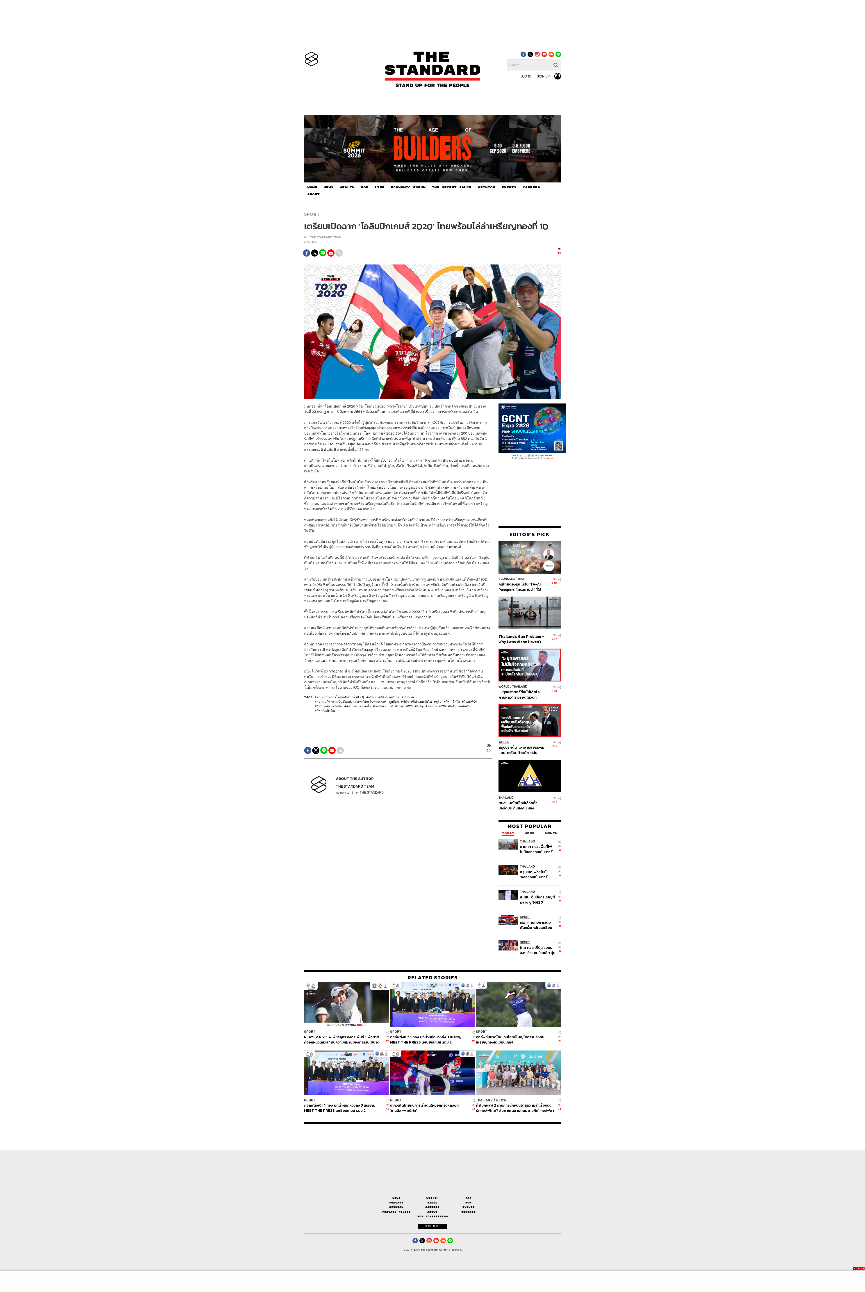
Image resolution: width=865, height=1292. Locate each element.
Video (432, 1202)
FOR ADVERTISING (432, 1216)
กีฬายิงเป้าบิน (325, 710)
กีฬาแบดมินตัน (460, 706)
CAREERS (531, 187)
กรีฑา (372, 697)
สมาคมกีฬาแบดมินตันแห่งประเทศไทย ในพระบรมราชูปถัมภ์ (357, 701)
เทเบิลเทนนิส (384, 706)
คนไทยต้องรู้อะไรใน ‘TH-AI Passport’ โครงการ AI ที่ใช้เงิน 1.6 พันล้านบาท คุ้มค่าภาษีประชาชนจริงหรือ (521, 587)
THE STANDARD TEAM (325, 237)
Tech (521, 579)
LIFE (380, 187)
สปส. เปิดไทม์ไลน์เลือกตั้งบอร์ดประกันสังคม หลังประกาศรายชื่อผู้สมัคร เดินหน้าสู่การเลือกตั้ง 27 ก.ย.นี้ (519, 805)
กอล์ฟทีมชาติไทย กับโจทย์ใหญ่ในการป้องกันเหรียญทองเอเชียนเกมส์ (510, 1040)
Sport (312, 214)
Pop (468, 1198)
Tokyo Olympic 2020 (431, 706)
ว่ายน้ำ (366, 706)
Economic (507, 579)
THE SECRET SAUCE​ (451, 187)
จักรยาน (351, 706)
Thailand (519, 686)
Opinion (396, 1207)
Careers (432, 1207)
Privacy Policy (396, 1212)
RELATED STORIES (432, 977)
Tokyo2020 (405, 706)
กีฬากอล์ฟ (323, 706)
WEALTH (347, 187)
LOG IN (526, 76)
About (432, 1212)
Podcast (396, 1202)
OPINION (486, 187)
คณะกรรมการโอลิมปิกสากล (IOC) (340, 697)
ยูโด (439, 701)
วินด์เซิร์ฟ (470, 701)
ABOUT (313, 194)
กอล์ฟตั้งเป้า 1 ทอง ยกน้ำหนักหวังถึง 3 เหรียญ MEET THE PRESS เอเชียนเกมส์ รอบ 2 (425, 1040)
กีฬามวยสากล (389, 697)
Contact (468, 1212)
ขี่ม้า (406, 701)
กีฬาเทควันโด (422, 701)
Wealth (432, 1198)
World (504, 686)
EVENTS (508, 187)
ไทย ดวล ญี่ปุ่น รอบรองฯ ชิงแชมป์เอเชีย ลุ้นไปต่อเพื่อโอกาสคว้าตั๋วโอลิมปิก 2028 (537, 950)
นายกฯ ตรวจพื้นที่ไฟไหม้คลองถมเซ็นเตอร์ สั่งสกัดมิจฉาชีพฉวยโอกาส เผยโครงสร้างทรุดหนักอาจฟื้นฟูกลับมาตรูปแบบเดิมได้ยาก (537, 849)
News (501, 1100)
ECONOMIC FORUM (408, 187)
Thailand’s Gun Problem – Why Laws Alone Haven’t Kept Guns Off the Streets (521, 639)
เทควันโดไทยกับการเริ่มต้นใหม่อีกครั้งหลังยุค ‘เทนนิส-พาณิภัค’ (424, 1108)
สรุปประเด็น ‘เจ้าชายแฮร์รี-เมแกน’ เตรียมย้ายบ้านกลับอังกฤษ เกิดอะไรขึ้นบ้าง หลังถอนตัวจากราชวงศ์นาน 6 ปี (521, 750)
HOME (312, 187)
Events (468, 1207)
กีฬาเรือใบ (453, 701)
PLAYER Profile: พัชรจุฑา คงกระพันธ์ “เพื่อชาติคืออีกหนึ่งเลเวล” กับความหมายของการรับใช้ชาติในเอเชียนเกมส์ (342, 1040)
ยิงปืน (338, 706)
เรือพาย (408, 697)
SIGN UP (543, 76)
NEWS (328, 187)
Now (468, 1202)
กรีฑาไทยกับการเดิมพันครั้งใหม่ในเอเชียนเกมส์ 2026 (536, 925)
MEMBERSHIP (432, 1226)
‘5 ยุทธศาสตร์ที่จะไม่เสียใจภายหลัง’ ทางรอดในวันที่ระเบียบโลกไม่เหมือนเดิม (519, 694)
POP (364, 187)
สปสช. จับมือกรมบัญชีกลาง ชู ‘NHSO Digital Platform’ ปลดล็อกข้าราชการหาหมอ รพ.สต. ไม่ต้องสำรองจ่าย (537, 899)
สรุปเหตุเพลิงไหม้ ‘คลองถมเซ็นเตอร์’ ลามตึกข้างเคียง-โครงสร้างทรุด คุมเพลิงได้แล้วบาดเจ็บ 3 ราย (536, 874)
